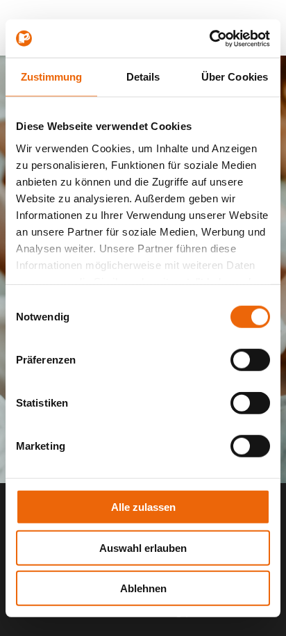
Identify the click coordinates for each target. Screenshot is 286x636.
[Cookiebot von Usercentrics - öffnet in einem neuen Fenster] (209, 38)
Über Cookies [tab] (234, 77)
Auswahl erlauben (143, 547)
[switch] (250, 360)
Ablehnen (143, 588)
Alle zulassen (143, 507)
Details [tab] (143, 77)
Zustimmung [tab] (52, 77)
